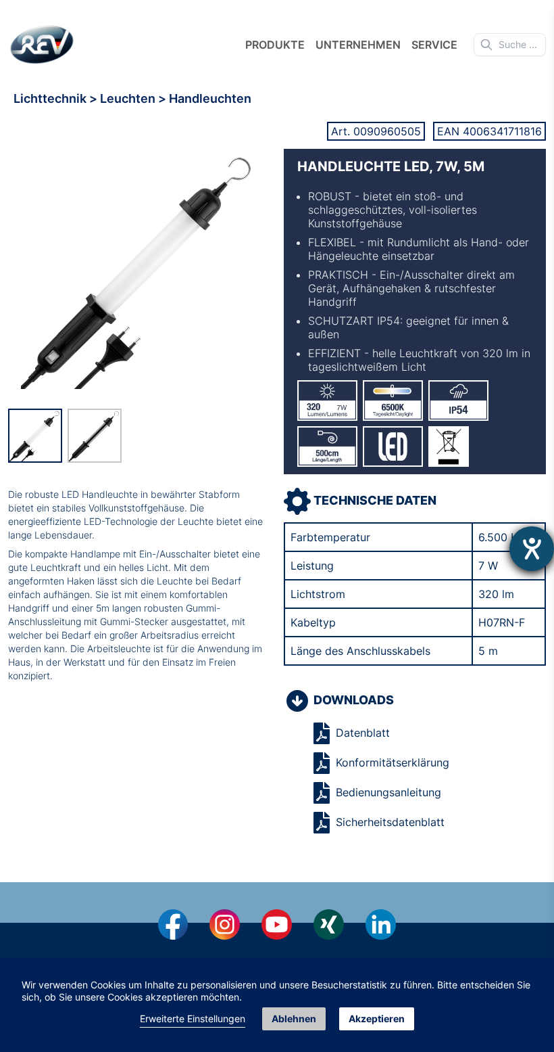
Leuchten (129, 98)
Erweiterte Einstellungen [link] (192, 1018)
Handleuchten (210, 98)
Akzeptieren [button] (377, 1018)
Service (434, 44)
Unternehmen (358, 44)
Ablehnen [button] (294, 1018)
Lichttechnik (51, 98)
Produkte (275, 44)
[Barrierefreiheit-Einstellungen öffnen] (531, 548)
